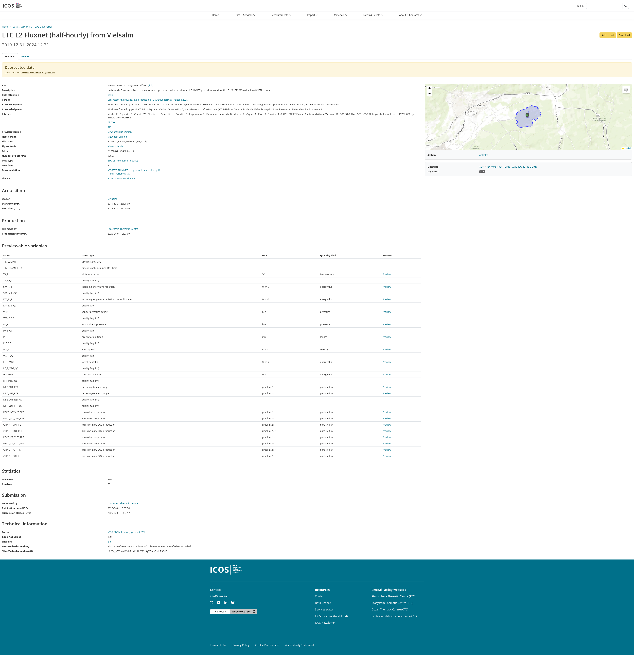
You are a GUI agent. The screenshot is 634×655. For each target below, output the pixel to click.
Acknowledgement (12, 104)
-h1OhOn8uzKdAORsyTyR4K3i (38, 72)
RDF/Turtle (504, 166)
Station (6, 198)
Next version (9, 136)
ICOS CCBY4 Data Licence (121, 178)
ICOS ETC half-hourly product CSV (126, 532)
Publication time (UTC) (15, 508)
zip (109, 541)
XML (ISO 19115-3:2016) (525, 166)
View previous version (120, 131)
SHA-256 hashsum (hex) (15, 546)
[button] (245, 15)
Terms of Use (218, 645)
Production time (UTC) (15, 233)
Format (6, 532)
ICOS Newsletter (325, 622)
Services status (324, 609)
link (151, 85)
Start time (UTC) (11, 203)
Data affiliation (10, 94)
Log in (580, 5)
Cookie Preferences (267, 645)
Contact (320, 596)
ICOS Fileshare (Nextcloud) (331, 616)
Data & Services (21, 26)
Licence (6, 178)
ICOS (110, 94)
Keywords (433, 171)
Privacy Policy (240, 645)
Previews (7, 484)
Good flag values (11, 536)
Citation (6, 114)
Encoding (7, 541)
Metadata (432, 166)
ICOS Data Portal (43, 26)
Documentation (11, 170)
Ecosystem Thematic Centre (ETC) (392, 603)
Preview (25, 56)
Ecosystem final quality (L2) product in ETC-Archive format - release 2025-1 (149, 99)
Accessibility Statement (299, 645)
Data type (7, 160)
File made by (9, 228)
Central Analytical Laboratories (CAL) (394, 616)
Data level (7, 165)
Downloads (8, 479)
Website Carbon (241, 611)
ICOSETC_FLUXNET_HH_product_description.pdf (134, 170)
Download (624, 35)
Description (8, 90)
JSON (482, 166)
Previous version (11, 131)
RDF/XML (492, 166)
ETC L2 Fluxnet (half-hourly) (123, 160)
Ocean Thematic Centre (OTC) (389, 609)
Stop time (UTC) (11, 208)
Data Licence (323, 603)
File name (7, 141)
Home (5, 26)
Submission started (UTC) (16, 512)
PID (4, 85)
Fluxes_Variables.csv (119, 173)
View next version (117, 136)
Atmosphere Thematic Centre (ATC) (393, 596)
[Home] (12, 6)
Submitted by (10, 503)
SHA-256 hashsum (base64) (17, 551)
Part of (6, 99)
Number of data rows (14, 155)
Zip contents (9, 146)
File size (6, 151)
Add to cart (608, 35)
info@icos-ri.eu (219, 596)
